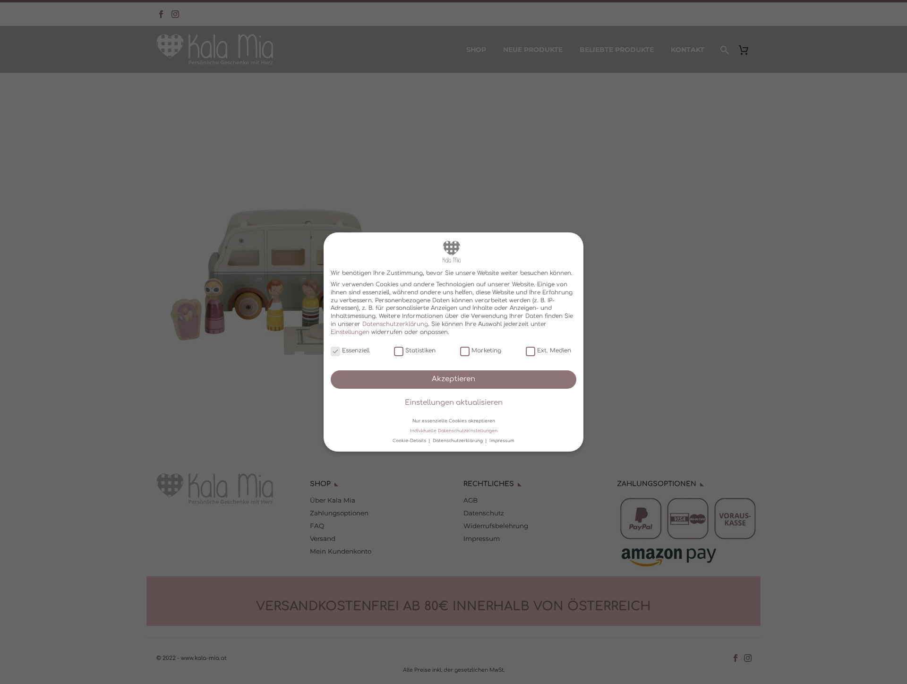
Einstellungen (350, 332)
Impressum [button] (501, 440)
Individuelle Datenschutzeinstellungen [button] (453, 430)
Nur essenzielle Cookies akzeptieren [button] (453, 420)
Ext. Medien (554, 350)
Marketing (486, 350)
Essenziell (355, 350)
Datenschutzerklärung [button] (458, 440)
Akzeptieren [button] (453, 379)
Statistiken (420, 350)
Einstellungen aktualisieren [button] (454, 403)
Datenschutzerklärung (395, 324)
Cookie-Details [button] (410, 440)
